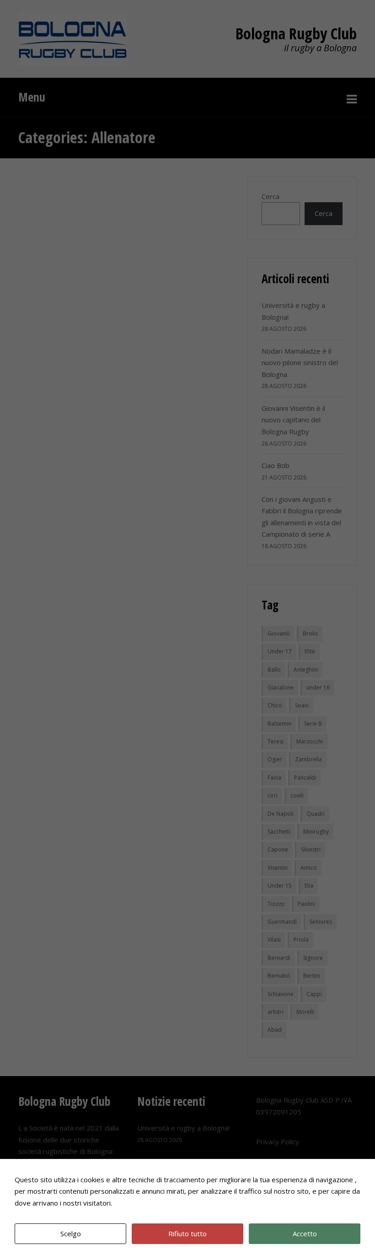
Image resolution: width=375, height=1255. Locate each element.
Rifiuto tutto (187, 1233)
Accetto (305, 1233)
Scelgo (70, 1233)
